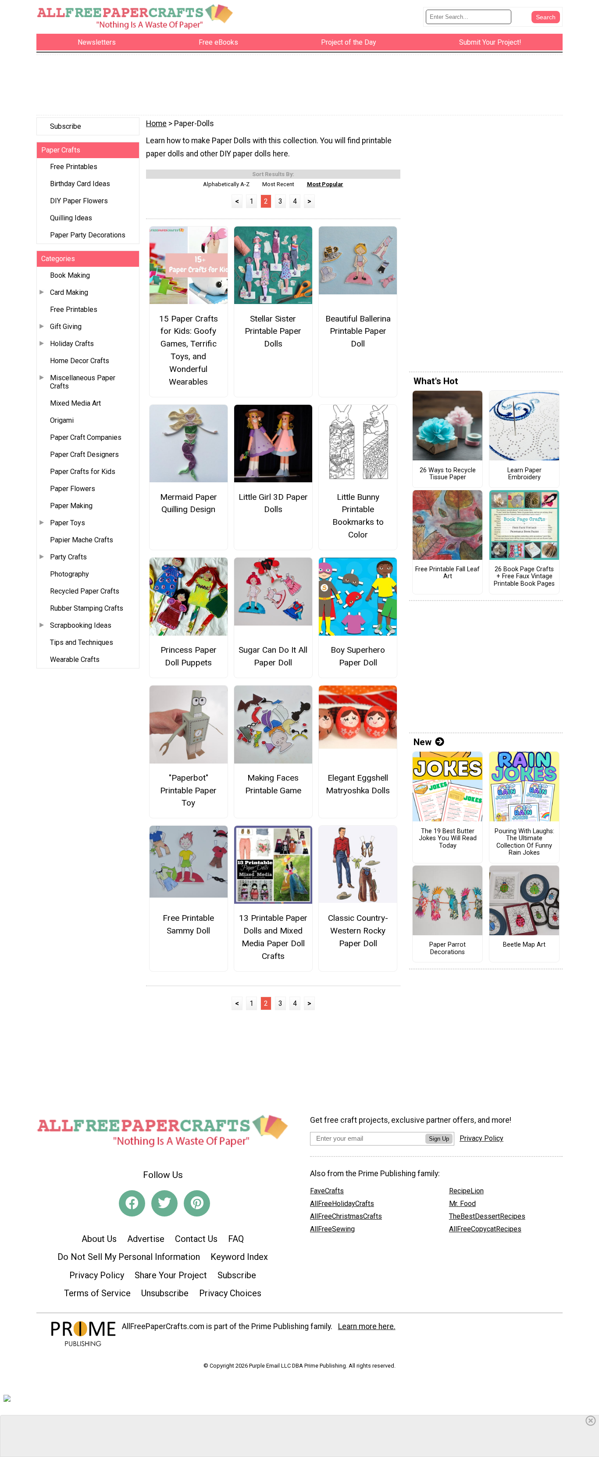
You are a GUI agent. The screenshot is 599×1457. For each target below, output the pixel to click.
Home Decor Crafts (79, 361)
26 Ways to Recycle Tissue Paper (448, 474)
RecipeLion (466, 1191)
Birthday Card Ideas (80, 184)
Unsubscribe (165, 1293)
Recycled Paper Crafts (84, 591)
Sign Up (439, 1138)
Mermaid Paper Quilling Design (188, 503)
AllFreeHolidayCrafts (342, 1203)
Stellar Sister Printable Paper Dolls (273, 331)
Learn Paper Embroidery (524, 474)
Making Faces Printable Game (273, 784)
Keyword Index (239, 1257)
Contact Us (196, 1239)
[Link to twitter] (164, 1203)
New (422, 742)
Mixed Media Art (75, 403)
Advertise (145, 1239)
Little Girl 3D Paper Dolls (273, 503)
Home (156, 123)
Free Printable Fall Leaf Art (447, 573)
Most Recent (278, 184)
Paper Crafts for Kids (82, 471)
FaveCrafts (327, 1191)
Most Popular (325, 184)
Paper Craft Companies (85, 437)
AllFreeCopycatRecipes (485, 1229)
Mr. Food (462, 1203)
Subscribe (65, 126)
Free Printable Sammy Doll (188, 924)
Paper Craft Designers (84, 454)
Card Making (69, 292)
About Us (99, 1239)
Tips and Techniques (81, 642)
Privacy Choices (230, 1293)
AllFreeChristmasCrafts (346, 1216)
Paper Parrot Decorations (447, 948)
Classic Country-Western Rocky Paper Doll (358, 930)
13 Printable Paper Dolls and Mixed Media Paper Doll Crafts (273, 937)
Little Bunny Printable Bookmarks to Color (358, 516)
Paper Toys (67, 523)
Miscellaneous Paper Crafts (82, 382)
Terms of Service (97, 1293)
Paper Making (71, 506)
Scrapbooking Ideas (80, 625)
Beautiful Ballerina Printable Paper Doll (358, 331)
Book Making (70, 275)
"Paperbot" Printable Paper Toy (188, 790)
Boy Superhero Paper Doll (358, 656)
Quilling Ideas (71, 218)
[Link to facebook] (132, 1203)
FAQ (236, 1239)
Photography (69, 574)
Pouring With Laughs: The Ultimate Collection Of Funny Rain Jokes (524, 842)
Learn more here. (367, 1326)
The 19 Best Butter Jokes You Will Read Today (448, 838)
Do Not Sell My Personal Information (128, 1257)
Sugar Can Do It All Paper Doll (273, 656)
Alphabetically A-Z (226, 184)
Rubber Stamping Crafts (86, 608)
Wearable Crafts (75, 659)
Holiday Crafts (72, 343)
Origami (62, 420)
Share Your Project (171, 1275)
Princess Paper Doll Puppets (188, 656)
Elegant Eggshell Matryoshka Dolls (358, 784)
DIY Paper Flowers (79, 201)
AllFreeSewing (332, 1229)
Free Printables (73, 167)
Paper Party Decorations (87, 235)
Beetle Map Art (524, 944)
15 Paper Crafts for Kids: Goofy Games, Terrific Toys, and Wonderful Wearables (188, 350)
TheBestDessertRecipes (487, 1216)
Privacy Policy (96, 1275)
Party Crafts (68, 557)
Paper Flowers (72, 488)
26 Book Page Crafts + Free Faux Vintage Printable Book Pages (524, 576)
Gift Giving (66, 326)
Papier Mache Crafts (81, 540)
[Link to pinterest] (197, 1203)
